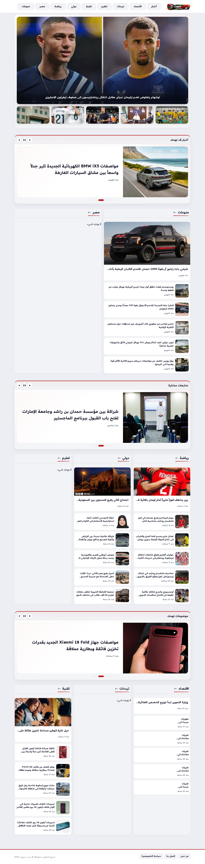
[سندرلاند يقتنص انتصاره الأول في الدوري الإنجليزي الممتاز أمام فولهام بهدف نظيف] (111, 446)
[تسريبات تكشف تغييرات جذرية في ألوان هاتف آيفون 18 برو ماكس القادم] (43, 807)
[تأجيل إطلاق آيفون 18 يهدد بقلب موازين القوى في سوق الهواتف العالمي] (93, 676)
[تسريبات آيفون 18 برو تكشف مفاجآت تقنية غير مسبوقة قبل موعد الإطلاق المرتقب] (43, 826)
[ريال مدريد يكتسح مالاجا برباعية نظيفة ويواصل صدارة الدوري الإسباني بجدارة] (102, 115)
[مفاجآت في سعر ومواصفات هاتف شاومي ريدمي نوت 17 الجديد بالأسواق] (102, 648)
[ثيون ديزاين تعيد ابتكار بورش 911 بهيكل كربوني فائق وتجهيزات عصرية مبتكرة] (147, 346)
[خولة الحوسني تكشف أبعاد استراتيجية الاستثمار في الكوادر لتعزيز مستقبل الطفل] (102, 521)
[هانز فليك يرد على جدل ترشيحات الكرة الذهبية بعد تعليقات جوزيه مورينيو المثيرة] (137, 115)
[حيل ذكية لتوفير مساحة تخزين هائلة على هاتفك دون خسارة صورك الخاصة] (43, 720)
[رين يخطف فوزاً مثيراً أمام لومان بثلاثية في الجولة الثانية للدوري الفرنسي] (162, 489)
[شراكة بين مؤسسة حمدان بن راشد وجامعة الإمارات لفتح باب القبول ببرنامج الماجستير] (103, 446)
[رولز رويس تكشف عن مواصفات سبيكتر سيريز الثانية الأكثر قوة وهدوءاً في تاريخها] (147, 365)
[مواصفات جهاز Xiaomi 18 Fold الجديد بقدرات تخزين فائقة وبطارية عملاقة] (103, 676)
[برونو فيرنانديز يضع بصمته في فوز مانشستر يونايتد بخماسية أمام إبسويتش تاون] (162, 521)
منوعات (183, 212)
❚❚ (24, 140)
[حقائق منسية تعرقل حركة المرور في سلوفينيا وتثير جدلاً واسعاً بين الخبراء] (106, 200)
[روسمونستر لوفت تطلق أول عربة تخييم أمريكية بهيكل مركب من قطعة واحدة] (147, 291)
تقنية (66, 688)
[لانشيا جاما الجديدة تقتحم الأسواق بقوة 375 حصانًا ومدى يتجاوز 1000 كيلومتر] (147, 309)
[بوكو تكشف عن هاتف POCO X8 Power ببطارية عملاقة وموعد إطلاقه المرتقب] (43, 770)
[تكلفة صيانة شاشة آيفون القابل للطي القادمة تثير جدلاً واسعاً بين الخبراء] (43, 752)
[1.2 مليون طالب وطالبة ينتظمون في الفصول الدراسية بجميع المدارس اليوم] (67, 115)
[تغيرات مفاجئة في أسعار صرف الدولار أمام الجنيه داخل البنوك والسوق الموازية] (162, 739)
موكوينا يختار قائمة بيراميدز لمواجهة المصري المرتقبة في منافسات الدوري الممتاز (103, 98)
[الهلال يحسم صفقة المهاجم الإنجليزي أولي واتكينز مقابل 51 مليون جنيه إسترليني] (102, 417)
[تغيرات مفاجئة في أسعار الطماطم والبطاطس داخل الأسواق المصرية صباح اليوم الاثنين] (111, 676)
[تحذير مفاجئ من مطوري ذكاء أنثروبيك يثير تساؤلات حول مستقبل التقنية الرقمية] (147, 328)
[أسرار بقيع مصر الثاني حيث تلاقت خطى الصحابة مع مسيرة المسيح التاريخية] (102, 577)
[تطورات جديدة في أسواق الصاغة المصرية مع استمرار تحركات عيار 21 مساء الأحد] (162, 723)
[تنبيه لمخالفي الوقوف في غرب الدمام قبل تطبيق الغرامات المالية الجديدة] (106, 446)
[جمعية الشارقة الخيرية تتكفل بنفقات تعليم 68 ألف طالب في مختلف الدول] (102, 595)
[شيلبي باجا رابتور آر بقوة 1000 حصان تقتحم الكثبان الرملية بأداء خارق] (147, 251)
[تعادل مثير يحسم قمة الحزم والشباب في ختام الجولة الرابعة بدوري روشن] (162, 540)
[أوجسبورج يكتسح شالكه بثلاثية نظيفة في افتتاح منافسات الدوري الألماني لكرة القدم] (162, 595)
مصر (96, 212)
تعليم (66, 458)
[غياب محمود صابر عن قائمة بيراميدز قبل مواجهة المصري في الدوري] (109, 446)
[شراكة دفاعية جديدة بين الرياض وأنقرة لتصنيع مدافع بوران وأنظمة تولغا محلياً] (102, 540)
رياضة (184, 458)
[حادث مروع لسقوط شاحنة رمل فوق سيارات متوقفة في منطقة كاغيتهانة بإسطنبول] (43, 789)
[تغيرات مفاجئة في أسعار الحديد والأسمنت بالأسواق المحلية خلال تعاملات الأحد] (162, 771)
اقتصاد (184, 688)
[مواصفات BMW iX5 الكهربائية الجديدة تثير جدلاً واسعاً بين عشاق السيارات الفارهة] (103, 200)
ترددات (124, 688)
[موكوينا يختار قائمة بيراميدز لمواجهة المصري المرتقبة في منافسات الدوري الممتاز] (102, 60)
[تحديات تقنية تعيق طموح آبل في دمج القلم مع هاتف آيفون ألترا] (106, 676)
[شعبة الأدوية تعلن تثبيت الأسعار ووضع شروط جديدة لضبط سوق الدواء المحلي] (109, 676)
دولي (126, 458)
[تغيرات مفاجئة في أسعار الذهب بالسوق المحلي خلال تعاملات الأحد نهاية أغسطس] (162, 755)
